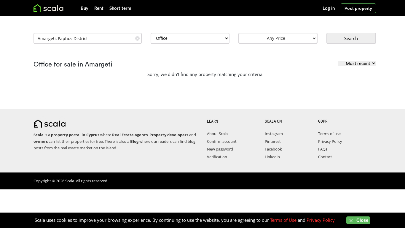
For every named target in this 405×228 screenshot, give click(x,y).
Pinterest (273, 141)
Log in (329, 8)
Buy (84, 8)
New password (220, 149)
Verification (217, 156)
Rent (98, 8)
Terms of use (329, 133)
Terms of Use (283, 220)
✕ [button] (137, 38)
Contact (325, 156)
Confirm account (222, 141)
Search (351, 38)
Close (361, 220)
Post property (358, 8)
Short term (120, 8)
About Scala (217, 133)
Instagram (274, 133)
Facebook (273, 149)
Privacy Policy (330, 141)
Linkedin (272, 156)
